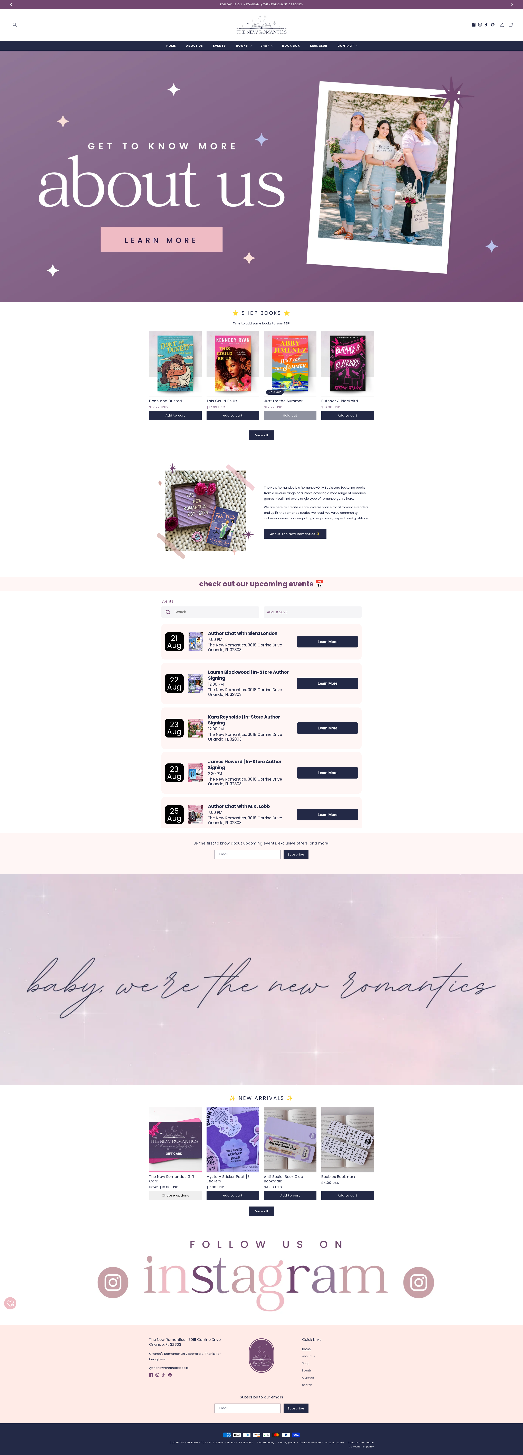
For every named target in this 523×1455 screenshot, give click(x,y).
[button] (14, 24)
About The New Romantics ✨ (295, 534)
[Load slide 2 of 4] (258, 299)
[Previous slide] (4, 171)
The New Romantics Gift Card (171, 1178)
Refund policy (265, 1442)
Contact (308, 1378)
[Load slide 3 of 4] (265, 299)
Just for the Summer (283, 401)
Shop (305, 1363)
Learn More (327, 641)
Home (306, 1349)
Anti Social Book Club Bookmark (283, 1178)
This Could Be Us (222, 401)
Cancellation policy (361, 1446)
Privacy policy (287, 1442)
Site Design (216, 1442)
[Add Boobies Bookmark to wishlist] (326, 1111)
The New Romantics (193, 1442)
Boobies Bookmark (338, 1176)
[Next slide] (518, 171)
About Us (308, 1356)
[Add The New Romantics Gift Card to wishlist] (153, 1111)
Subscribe (296, 854)
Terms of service (310, 1442)
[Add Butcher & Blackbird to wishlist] (326, 336)
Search (307, 1385)
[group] (261, 176)
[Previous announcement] (11, 4)
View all (261, 435)
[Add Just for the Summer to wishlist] (268, 336)
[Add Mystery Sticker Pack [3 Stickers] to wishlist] (211, 1111)
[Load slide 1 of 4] (252, 299)
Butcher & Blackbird (339, 401)
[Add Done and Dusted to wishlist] (153, 336)
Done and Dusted (165, 401)
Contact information (361, 1442)
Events (307, 1370)
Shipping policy (334, 1442)
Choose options (175, 1195)
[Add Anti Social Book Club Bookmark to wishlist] (268, 1111)
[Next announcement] (511, 4)
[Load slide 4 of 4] (271, 299)
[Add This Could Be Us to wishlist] (211, 336)
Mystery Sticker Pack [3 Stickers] (228, 1178)
